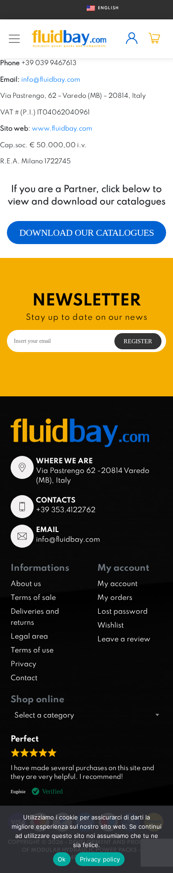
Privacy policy (100, 859)
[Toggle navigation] (14, 39)
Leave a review (123, 638)
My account (117, 583)
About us (26, 583)
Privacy (23, 663)
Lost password (122, 611)
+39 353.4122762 (65, 509)
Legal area (29, 635)
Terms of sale (33, 597)
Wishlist (110, 624)
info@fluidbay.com (50, 79)
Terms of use (32, 649)
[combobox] (86, 714)
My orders (114, 597)
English (104, 7)
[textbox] (86, 714)
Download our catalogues (86, 232)
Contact (24, 677)
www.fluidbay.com (62, 128)
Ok (62, 859)
